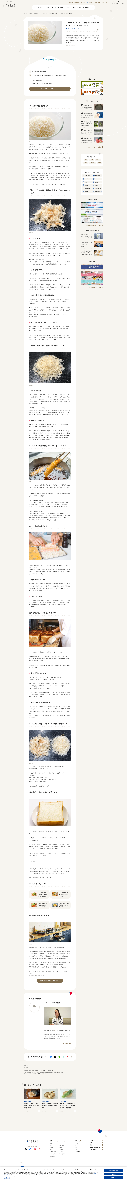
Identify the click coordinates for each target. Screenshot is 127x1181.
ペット (60, 1143)
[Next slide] (92, 7)
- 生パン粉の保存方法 (37, 80)
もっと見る (65, 1043)
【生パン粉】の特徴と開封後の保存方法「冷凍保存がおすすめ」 (49, 75)
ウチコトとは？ (105, 2)
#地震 (91, 160)
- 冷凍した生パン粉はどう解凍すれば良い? (42, 83)
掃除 (48, 7)
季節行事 (60, 1147)
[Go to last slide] (35, 7)
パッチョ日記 (61, 1155)
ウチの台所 (77, 28)
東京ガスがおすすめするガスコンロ (49, 980)
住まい (68, 7)
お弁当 (76, 1147)
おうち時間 (61, 1149)
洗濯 (55, 7)
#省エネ (98, 160)
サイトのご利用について (34, 1073)
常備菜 (76, 1149)
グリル (76, 1145)
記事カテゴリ (83, 2)
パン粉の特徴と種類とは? (39, 71)
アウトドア (61, 1151)
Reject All (113, 1174)
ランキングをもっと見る (94, 147)
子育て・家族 (61, 1145)
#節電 (99, 162)
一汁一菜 (76, 1143)
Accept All (113, 1177)
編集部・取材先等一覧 (95, 1147)
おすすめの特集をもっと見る (93, 225)
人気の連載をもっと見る (94, 287)
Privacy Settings (113, 1170)
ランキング (92, 1140)
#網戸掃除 (92, 162)
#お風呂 (85, 162)
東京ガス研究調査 (62, 1153)
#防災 (86, 160)
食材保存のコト (70, 28)
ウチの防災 (52, 1153)
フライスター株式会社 (49, 1030)
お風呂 (61, 7)
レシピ (90, 2)
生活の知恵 (87, 7)
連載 (99, 2)
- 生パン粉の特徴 (36, 78)
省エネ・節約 (78, 7)
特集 (96, 2)
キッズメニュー (78, 1151)
